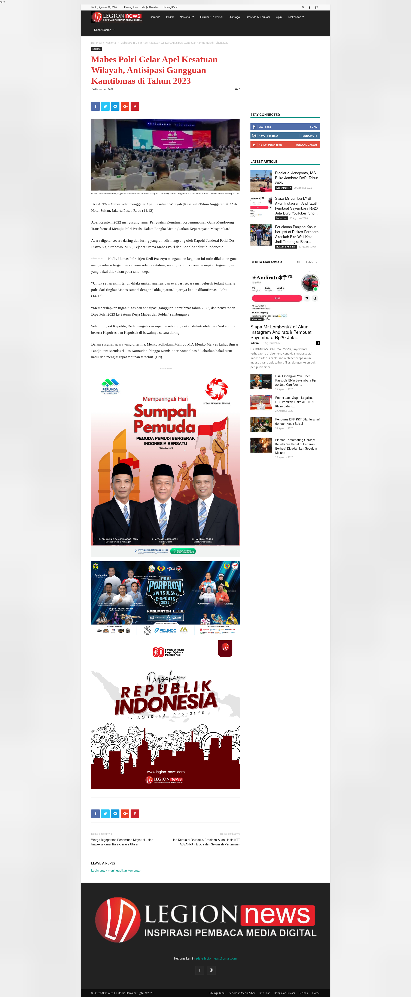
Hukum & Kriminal (211, 17)
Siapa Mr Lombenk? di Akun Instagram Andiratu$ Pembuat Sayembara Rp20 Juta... (280, 331)
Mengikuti (309, 135)
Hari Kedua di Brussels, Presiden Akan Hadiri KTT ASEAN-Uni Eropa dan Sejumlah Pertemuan (206, 842)
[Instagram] (316, 7)
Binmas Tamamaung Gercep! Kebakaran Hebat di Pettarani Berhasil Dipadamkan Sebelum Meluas (296, 446)
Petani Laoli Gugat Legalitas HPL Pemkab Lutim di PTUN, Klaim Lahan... (294, 401)
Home (316, 993)
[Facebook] (309, 7)
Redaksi (303, 993)
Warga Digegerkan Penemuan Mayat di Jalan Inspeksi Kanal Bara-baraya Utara (122, 842)
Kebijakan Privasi (284, 993)
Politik (170, 17)
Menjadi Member (150, 7)
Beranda (155, 17)
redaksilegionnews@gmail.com (215, 958)
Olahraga (234, 17)
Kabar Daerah (102, 30)
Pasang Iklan (131, 7)
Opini (279, 17)
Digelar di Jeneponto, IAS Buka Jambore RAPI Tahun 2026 (296, 177)
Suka (313, 126)
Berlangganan (306, 144)
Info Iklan (264, 993)
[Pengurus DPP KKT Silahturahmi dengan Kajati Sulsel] (261, 424)
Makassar (294, 17)
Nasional (185, 17)
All (298, 262)
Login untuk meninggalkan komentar (116, 870)
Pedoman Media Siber (242, 993)
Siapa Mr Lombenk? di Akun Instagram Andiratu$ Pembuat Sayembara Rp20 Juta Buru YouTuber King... (296, 205)
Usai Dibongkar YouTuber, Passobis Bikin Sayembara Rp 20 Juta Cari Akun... (295, 380)
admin (254, 342)
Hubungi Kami (170, 7)
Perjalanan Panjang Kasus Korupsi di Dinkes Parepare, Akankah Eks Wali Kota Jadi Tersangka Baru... (297, 234)
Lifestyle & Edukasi (258, 17)
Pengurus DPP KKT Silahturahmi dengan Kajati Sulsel (297, 421)
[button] (303, 7)
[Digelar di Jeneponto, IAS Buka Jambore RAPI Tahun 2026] (261, 181)
